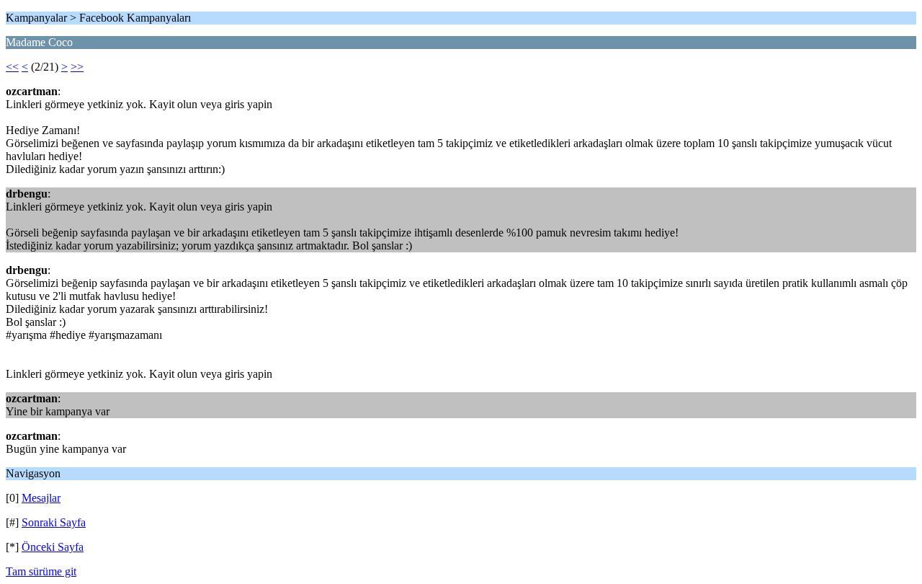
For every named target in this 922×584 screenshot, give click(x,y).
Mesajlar (41, 498)
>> (77, 67)
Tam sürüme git (41, 571)
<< (12, 67)
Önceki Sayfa (53, 547)
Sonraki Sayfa (54, 522)
